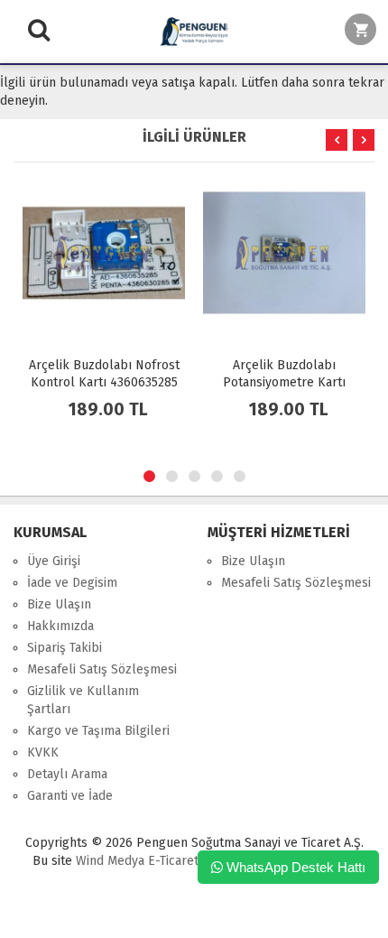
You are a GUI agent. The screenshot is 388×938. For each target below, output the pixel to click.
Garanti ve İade (70, 795)
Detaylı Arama (67, 774)
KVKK (43, 752)
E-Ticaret (171, 860)
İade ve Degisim (72, 582)
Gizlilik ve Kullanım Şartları (83, 700)
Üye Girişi (53, 561)
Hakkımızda (60, 626)
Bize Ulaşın (59, 604)
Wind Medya (110, 860)
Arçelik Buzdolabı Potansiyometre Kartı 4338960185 (284, 382)
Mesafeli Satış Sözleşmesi (102, 669)
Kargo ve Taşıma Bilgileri (98, 730)
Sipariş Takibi (64, 647)
